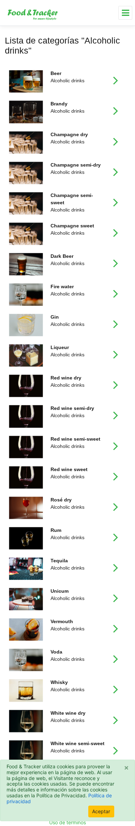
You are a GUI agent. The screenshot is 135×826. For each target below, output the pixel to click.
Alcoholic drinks (67, 77)
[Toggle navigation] (125, 13)
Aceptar (101, 811)
